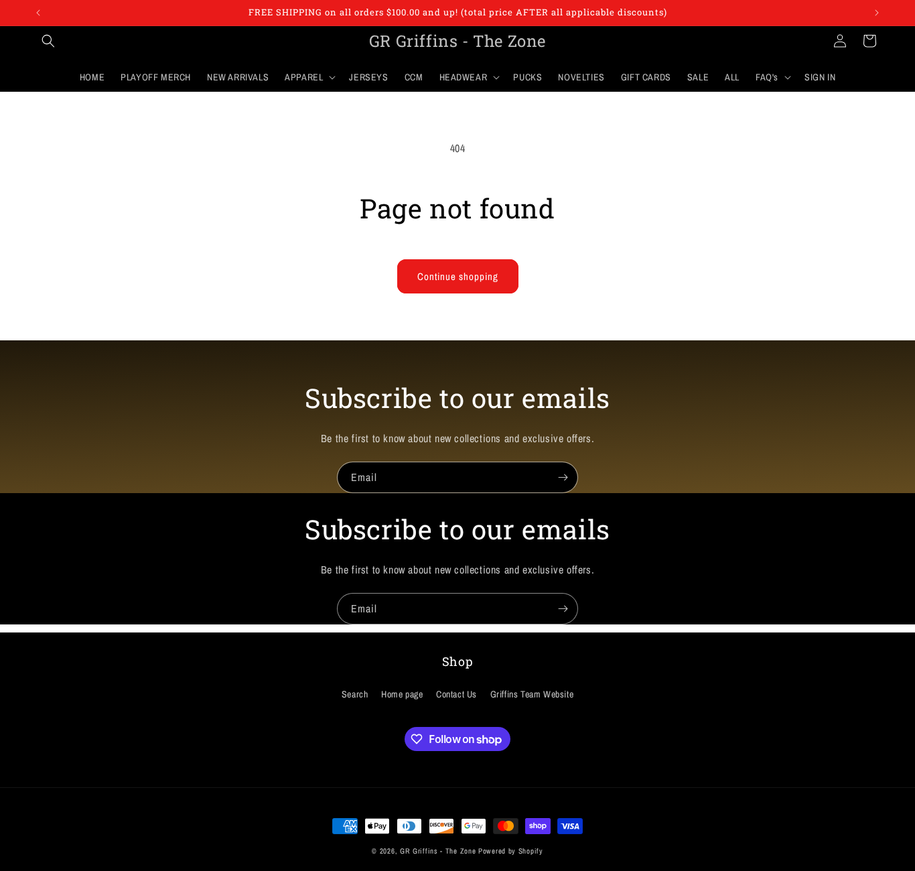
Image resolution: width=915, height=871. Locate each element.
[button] (48, 41)
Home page (402, 694)
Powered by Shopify (510, 851)
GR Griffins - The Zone (438, 851)
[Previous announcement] (38, 12)
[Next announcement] (877, 12)
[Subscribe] (562, 477)
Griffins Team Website (532, 694)
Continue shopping (457, 276)
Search (355, 694)
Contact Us (456, 694)
